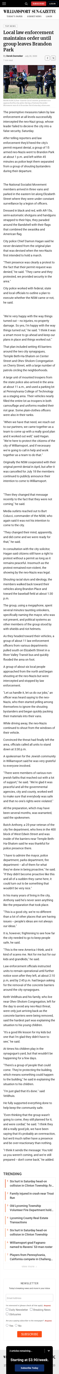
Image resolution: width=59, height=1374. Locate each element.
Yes (11, 1325)
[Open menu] (4, 4)
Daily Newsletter (18, 1309)
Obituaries (15, 1314)
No (19, 1325)
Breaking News (41, 1309)
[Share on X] (53, 58)
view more (28, 1266)
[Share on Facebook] (47, 58)
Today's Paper (14, 16)
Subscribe (39, 4)
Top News (10, 26)
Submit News (34, 16)
